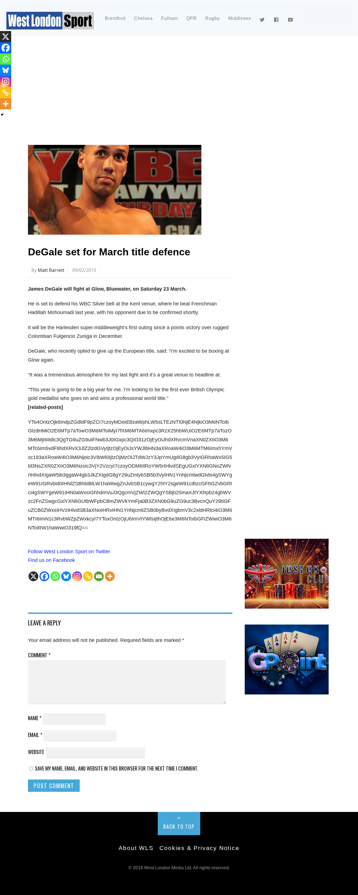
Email (35, 734)
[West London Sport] (50, 25)
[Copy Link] (88, 576)
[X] (33, 576)
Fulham (169, 18)
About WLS (136, 848)
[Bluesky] (66, 576)
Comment (39, 655)
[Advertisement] (179, 90)
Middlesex (239, 18)
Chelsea (143, 18)
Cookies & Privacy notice (199, 848)
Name (34, 718)
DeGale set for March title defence (109, 252)
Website (36, 751)
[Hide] (2, 114)
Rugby (212, 18)
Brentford (115, 18)
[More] (110, 576)
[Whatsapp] (55, 576)
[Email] (99, 576)
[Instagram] (77, 576)
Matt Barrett (51, 270)
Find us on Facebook (51, 560)
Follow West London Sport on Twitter (69, 551)
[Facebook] (44, 576)
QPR (191, 18)
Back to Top (179, 826)
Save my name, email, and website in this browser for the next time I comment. (116, 768)
